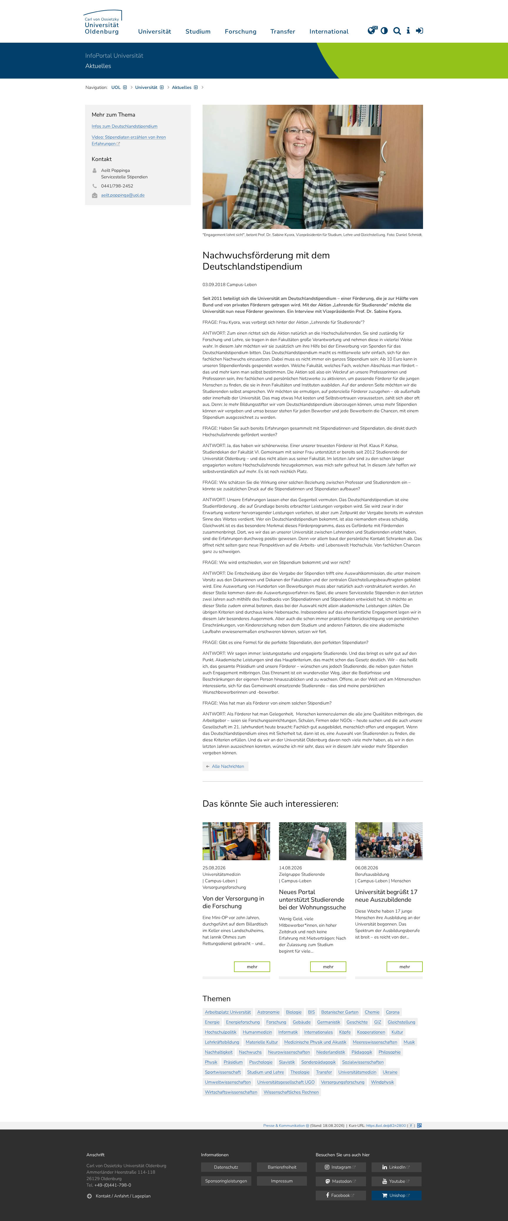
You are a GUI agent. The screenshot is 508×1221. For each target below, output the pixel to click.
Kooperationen (371, 1032)
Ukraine (390, 1072)
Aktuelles (98, 66)
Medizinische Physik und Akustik (315, 1042)
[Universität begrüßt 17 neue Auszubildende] (389, 841)
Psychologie (261, 1062)
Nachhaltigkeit (219, 1052)
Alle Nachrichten (228, 766)
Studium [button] (198, 31)
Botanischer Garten (339, 1012)
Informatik (288, 1032)
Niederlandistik (330, 1052)
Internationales (318, 1032)
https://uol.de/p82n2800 (386, 1125)
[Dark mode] (384, 33)
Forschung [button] (241, 31)
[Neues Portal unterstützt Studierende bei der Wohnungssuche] (313, 841)
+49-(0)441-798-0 (112, 1185)
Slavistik (287, 1062)
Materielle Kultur (262, 1042)
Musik (409, 1042)
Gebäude (302, 1022)
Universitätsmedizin (357, 1072)
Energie (212, 1022)
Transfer (324, 1072)
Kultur (397, 1032)
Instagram (340, 1167)
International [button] (329, 31)
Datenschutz (226, 1167)
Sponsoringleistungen (226, 1181)
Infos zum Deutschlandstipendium (125, 126)
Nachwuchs (250, 1052)
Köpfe (345, 1032)
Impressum (282, 1181)
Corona (393, 1012)
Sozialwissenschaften (363, 1062)
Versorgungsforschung (343, 1082)
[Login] (419, 33)
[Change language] (371, 33)
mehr (258, 966)
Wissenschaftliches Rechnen (291, 1092)
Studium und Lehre (265, 1072)
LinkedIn (396, 1167)
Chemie (372, 1012)
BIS (311, 1012)
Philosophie (390, 1052)
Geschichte (357, 1022)
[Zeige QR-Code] (419, 1125)
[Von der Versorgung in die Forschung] (236, 841)
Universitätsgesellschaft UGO (286, 1082)
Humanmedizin (257, 1032)
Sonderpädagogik (318, 1062)
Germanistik (328, 1022)
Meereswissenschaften (375, 1042)
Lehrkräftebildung (222, 1042)
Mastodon (341, 1181)
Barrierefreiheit (282, 1167)
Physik (211, 1062)
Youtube (396, 1181)
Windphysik (382, 1082)
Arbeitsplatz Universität (228, 1012)
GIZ (377, 1022)
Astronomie (268, 1012)
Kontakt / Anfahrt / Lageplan (123, 1196)
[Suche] (397, 33)
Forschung (276, 1022)
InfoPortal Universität (114, 56)
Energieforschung (243, 1022)
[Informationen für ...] (408, 33)
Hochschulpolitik (220, 1032)
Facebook (340, 1195)
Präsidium (233, 1062)
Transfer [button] (282, 31)
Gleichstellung (401, 1022)
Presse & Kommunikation (284, 1125)
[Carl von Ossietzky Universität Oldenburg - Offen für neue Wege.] (102, 21)
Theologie (300, 1072)
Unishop (396, 1195)
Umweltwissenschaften (228, 1082)
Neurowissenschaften (289, 1052)
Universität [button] (154, 31)
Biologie (294, 1012)
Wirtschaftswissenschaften (231, 1092)
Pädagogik (362, 1052)
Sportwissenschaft (223, 1072)
